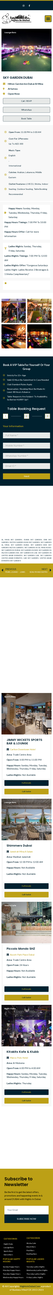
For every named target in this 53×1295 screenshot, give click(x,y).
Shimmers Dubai (19, 846)
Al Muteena (18, 1063)
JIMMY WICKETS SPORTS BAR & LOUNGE (24, 741)
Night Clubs (10, 1008)
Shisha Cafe (10, 905)
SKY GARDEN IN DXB (29, 550)
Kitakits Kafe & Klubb (23, 1052)
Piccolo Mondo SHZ (21, 949)
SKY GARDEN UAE (31, 555)
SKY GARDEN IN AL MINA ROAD (37, 547)
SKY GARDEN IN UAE (28, 553)
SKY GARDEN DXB (39, 545)
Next (26, 476)
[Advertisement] (26, 606)
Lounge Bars (10, 32)
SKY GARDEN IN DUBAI (10, 550)
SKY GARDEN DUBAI (20, 545)
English (12, 155)
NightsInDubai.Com (30, 1286)
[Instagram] (23, 6)
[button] (48, 18)
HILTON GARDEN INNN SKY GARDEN (25, 542)
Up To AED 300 (16, 144)
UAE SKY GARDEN (31, 558)
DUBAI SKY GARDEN (33, 540)
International (15, 165)
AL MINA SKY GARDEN (11, 540)
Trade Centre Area (22, 754)
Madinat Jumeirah (22, 856)
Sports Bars (9, 696)
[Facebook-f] (29, 6)
